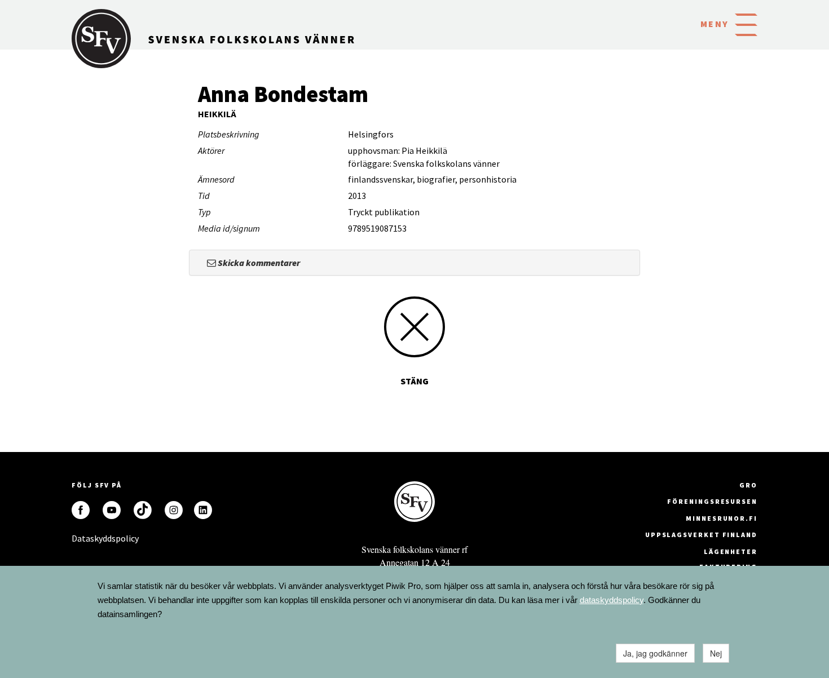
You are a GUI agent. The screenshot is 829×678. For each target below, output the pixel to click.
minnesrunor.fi (721, 518)
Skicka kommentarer (258, 262)
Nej (716, 653)
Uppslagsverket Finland (701, 534)
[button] (746, 23)
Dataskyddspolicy (81, 538)
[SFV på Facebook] (81, 510)
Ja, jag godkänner (655, 653)
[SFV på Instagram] (174, 510)
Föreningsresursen (712, 501)
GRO (748, 485)
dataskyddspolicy (611, 600)
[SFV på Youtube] (112, 510)
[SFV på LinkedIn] (203, 510)
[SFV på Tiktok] (143, 510)
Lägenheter (730, 551)
